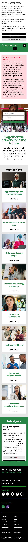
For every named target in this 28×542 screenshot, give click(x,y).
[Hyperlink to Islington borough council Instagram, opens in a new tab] (17, 494)
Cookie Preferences (6, 532)
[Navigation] (24, 45)
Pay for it (4, 519)
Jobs (11, 480)
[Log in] (15, 48)
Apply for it (4, 516)
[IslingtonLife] (7, 506)
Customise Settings (14, 39)
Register (12, 483)
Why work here (16, 480)
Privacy (15, 529)
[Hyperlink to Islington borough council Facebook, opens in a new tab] (3, 494)
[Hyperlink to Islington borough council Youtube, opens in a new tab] (12, 494)
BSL (15, 521)
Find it (15, 516)
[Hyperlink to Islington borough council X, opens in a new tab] (7, 494)
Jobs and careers (18, 527)
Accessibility (4, 521)
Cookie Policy (17, 532)
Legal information (6, 529)
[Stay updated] (3, 506)
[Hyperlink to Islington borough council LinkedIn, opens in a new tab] (21, 494)
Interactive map (5, 527)
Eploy (22, 538)
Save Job (13, 458)
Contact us (4, 524)
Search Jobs (14, 122)
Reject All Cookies (14, 37)
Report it (16, 519)
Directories (16, 524)
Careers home (5, 480)
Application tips (5, 483)
